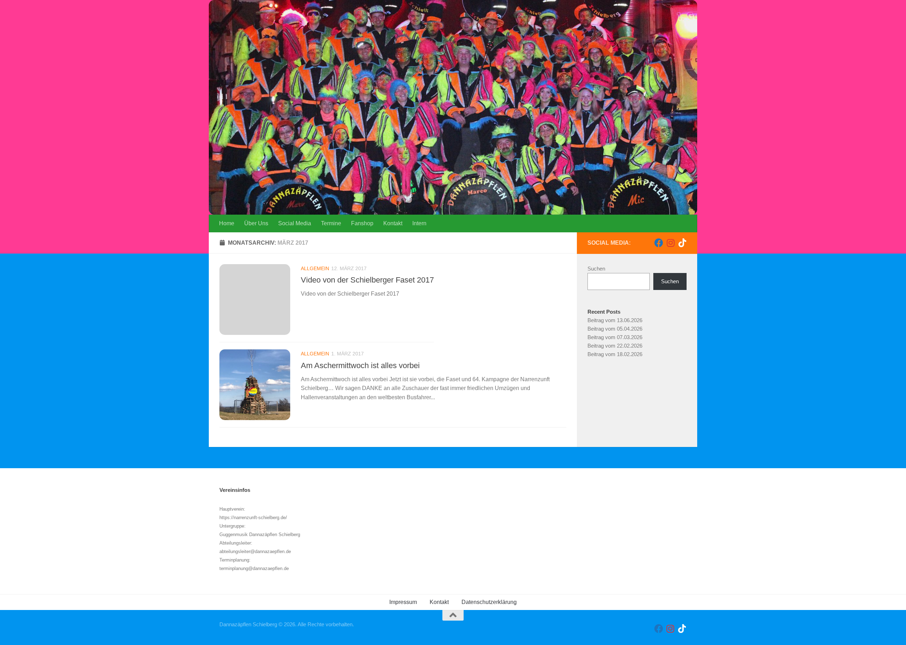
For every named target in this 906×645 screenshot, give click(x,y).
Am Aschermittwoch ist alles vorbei (360, 365)
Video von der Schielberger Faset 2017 (367, 279)
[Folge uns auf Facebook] (658, 242)
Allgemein (315, 268)
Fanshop (362, 223)
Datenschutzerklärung (489, 602)
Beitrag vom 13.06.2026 (614, 320)
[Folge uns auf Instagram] (670, 242)
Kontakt (392, 223)
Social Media (294, 223)
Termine (331, 223)
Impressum (403, 602)
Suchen (596, 269)
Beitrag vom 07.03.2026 (614, 337)
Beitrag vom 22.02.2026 (614, 346)
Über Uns (256, 223)
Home (226, 223)
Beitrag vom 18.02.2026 (614, 354)
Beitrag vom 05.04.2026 (614, 329)
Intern (419, 223)
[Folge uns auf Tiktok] (682, 242)
